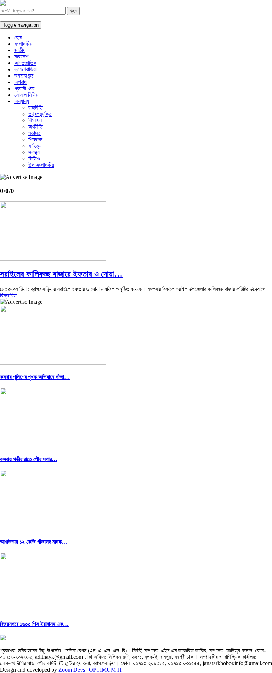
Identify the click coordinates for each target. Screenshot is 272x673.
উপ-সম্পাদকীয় (41, 165)
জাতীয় (20, 50)
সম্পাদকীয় (23, 44)
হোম (18, 37)
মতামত (34, 133)
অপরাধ (20, 82)
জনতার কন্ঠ (23, 76)
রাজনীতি (35, 108)
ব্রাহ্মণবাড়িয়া (25, 69)
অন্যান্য (21, 101)
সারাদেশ (21, 57)
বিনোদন (35, 120)
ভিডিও (34, 159)
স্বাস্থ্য (34, 152)
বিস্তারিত (8, 295)
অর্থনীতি (35, 127)
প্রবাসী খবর (24, 88)
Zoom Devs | (73, 670)
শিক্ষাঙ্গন (35, 139)
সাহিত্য (34, 146)
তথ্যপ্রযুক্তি (40, 114)
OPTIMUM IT (106, 670)
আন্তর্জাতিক (25, 63)
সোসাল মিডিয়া (26, 95)
